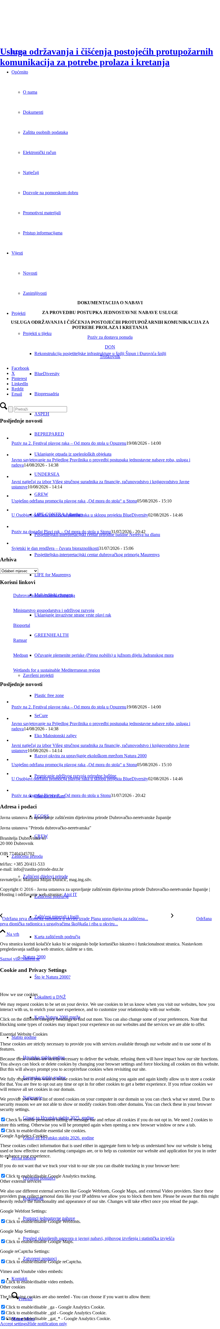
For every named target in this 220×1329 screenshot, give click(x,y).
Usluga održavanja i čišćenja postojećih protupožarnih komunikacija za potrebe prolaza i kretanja (106, 56)
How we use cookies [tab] (19, 994)
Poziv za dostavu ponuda (110, 337)
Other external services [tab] (20, 1181)
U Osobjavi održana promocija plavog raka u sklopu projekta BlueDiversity (79, 515)
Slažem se (31, 958)
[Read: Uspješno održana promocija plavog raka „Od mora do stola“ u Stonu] (15, 495)
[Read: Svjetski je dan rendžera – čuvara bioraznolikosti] (16, 543)
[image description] (110, 292)
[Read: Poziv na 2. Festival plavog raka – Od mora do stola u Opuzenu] (16, 438)
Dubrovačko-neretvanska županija (44, 595)
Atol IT (70, 894)
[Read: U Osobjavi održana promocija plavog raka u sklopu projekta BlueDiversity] (15, 509)
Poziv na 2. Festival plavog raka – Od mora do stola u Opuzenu (68, 443)
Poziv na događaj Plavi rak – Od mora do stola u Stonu (61, 531)
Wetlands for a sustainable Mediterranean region (56, 670)
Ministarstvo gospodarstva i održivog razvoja (53, 610)
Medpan (20, 655)
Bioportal (21, 625)
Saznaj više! (11, 958)
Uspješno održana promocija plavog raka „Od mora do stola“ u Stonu (74, 500)
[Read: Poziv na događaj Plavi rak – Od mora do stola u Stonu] (16, 526)
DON (110, 346)
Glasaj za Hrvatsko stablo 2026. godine (58, 1137)
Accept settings (14, 1323)
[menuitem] (127, 354)
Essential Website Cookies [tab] (24, 1034)
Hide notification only (47, 1323)
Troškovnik (110, 356)
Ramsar (20, 640)
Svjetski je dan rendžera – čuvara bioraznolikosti (55, 548)
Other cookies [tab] (12, 1286)
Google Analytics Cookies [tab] (24, 1135)
